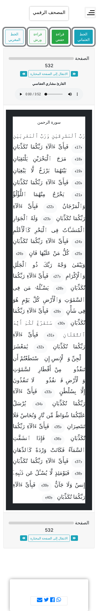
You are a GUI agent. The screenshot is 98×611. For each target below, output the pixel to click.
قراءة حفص (60, 37)
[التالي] (7, 302)
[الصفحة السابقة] (74, 74)
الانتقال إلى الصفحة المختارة (49, 74)
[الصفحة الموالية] (23, 74)
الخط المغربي (14, 37)
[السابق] (90, 302)
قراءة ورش (38, 37)
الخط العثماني (83, 37)
